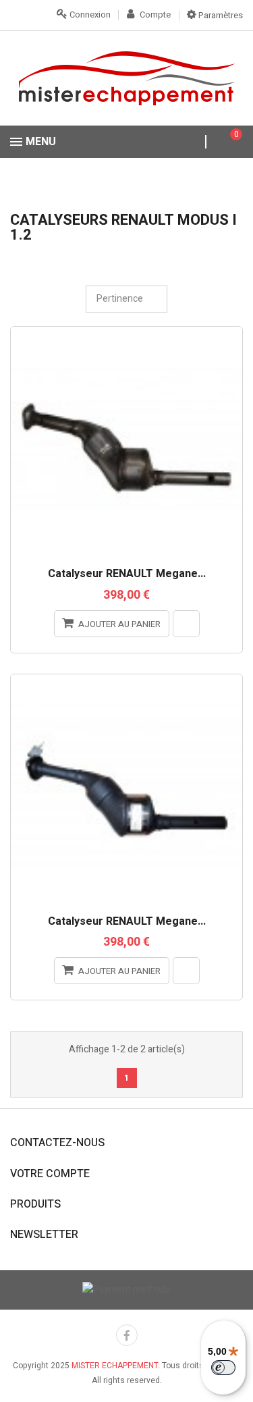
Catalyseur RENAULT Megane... (127, 574)
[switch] (223, 1367)
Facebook (127, 1335)
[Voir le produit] (186, 623)
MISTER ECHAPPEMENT (115, 1365)
